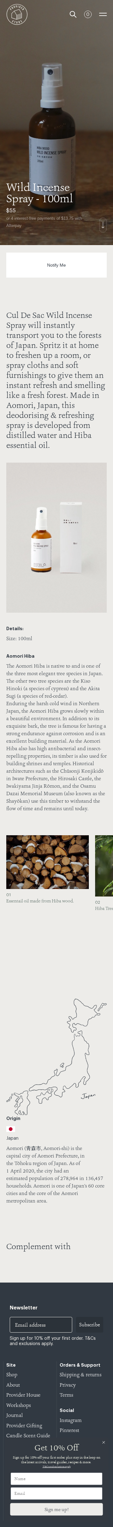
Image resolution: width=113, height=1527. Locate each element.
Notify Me (56, 265)
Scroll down (103, 225)
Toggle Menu (103, 14)
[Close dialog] (103, 1442)
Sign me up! (56, 1509)
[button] (99, 905)
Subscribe (89, 1324)
